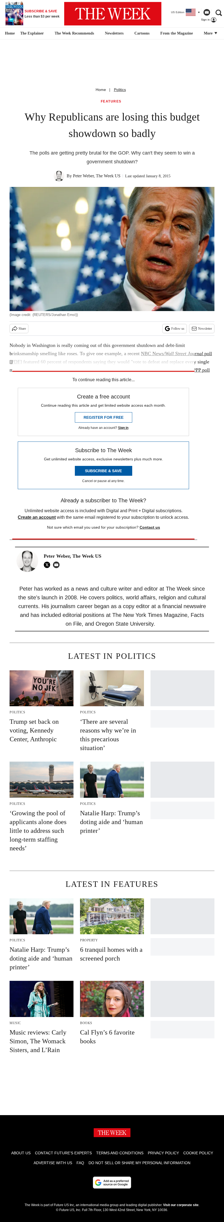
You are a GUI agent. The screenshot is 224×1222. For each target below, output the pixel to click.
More (209, 33)
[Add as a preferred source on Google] (112, 1183)
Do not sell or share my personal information (139, 1163)
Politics (120, 89)
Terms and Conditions (119, 1153)
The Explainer (32, 33)
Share (22, 329)
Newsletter (205, 329)
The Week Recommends (74, 33)
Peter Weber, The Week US (96, 175)
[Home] (9, 33)
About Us (21, 1153)
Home (101, 89)
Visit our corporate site (181, 1205)
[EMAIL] (57, 564)
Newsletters (114, 33)
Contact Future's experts (63, 1153)
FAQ (80, 1163)
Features (111, 101)
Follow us (177, 329)
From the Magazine (176, 33)
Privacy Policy (163, 1153)
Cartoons (141, 33)
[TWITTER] (48, 564)
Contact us (150, 527)
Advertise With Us (53, 1163)
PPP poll (201, 370)
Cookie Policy (198, 1153)
